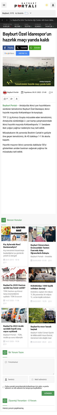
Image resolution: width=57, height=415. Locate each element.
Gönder (37, 48)
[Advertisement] (28, 184)
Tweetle (24, 48)
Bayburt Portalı (12, 92)
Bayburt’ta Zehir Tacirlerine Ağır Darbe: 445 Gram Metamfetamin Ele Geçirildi (34, 20)
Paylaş (10, 48)
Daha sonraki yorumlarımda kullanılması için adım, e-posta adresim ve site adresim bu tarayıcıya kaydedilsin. (27, 387)
